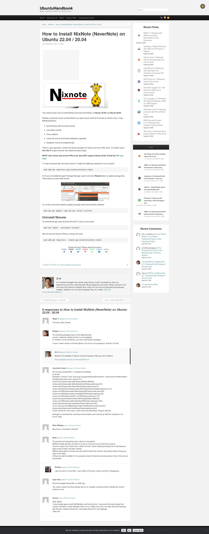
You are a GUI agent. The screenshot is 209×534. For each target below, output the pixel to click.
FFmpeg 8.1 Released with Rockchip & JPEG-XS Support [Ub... (154, 200)
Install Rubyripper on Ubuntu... (55, 300)
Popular (151, 147)
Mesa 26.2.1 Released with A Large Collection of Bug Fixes (155, 132)
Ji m (143, 261)
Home (42, 18)
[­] (104, 1)
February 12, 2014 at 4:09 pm (76, 368)
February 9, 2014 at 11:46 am (68, 352)
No (129, 530)
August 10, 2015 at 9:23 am (71, 467)
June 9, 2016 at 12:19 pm (67, 498)
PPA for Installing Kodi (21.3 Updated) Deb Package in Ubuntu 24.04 (154, 264)
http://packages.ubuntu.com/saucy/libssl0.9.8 (72, 359)
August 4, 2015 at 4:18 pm (66, 438)
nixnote (62, 265)
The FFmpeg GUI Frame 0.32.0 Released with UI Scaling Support (152, 251)
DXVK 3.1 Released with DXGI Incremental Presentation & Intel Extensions (153, 36)
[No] (206, 530)
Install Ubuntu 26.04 (86, 18)
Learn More (138, 530)
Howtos (46, 265)
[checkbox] (202, 6)
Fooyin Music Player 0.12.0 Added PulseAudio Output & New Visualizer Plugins (154, 238)
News (62, 18)
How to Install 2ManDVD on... (115, 300)
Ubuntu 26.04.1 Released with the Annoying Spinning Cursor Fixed (154, 59)
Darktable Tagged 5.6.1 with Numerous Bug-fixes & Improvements (154, 90)
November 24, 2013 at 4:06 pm (68, 319)
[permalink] (126, 264)
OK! (123, 530)
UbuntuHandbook (56, 8)
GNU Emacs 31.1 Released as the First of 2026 (154, 80)
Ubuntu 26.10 (52, 18)
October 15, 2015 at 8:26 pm (70, 479)
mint (58, 265)
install (54, 265)
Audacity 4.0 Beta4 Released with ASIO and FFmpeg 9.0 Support (155, 48)
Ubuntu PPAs (71, 18)
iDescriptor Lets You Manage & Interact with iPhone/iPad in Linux (155, 111)
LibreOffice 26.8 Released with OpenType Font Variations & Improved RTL (154, 70)
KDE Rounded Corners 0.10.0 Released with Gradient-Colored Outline (153, 122)
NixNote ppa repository (73, 265)
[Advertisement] (61, 65)
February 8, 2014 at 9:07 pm (68, 331)
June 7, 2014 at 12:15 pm (72, 425)
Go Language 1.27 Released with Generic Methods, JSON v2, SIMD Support (155, 101)
